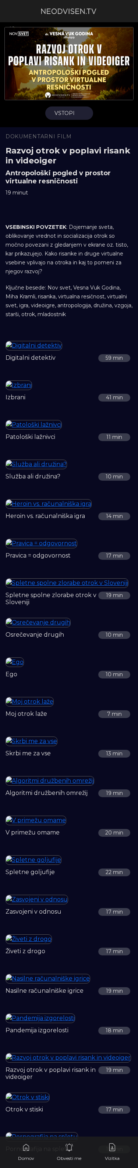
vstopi (64, 113)
